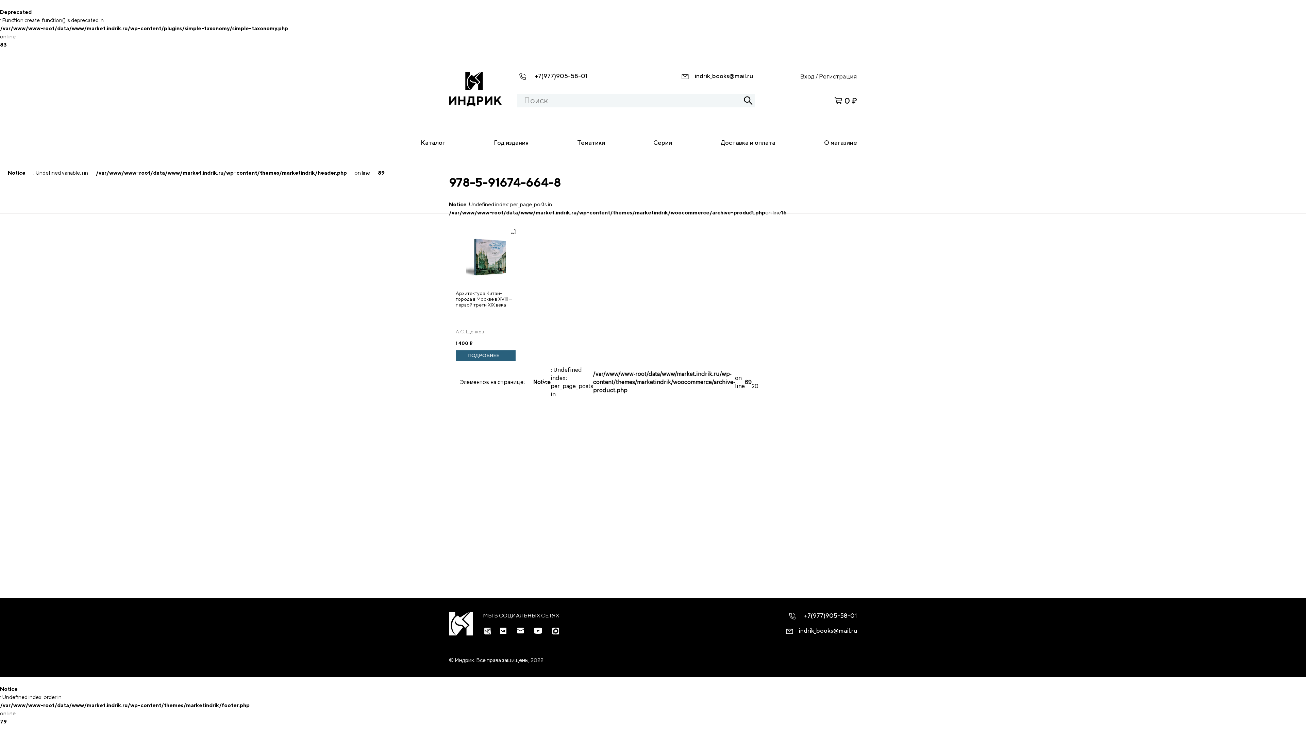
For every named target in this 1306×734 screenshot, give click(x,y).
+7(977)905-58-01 (561, 76)
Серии (662, 142)
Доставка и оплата (748, 142)
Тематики (591, 142)
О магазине (840, 142)
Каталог (433, 142)
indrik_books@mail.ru (724, 76)
